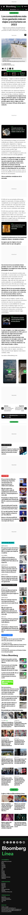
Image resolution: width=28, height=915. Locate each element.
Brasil (2, 862)
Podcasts (3, 890)
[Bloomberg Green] (14, 682)
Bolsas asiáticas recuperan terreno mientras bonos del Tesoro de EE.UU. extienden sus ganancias (9, 579)
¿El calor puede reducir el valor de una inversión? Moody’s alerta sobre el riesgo (9, 705)
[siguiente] (25, 408)
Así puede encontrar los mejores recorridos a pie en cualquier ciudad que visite (18, 129)
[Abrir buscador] (22, 6)
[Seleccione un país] (3, 6)
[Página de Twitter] (7, 842)
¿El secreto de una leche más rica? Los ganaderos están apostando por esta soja (10, 698)
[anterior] (2, 408)
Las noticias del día (14, 421)
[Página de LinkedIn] (17, 842)
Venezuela (3, 867)
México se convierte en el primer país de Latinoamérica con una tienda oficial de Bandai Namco (19, 806)
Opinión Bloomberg (7, 635)
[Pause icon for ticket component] (1, 9)
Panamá (3, 872)
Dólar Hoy (3, 885)
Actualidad (3, 887)
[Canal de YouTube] (11, 842)
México (2, 863)
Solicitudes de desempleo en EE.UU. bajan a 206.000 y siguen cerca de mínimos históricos (7, 742)
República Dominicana (5, 877)
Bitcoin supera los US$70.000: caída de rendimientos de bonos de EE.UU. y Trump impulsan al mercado (9, 492)
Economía (3, 883)
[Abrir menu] (1, 6)
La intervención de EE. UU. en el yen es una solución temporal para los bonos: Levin (10, 675)
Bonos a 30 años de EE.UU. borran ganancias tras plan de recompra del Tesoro (10, 519)
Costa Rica (3, 874)
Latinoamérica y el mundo (6, 861)
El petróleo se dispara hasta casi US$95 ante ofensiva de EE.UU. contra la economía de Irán (10, 500)
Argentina (3, 865)
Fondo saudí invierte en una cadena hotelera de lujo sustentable (18, 226)
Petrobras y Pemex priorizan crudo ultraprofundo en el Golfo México (9, 620)
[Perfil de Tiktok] (20, 842)
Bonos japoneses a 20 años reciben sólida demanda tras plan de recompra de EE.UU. (20, 761)
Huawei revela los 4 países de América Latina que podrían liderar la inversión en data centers (10, 451)
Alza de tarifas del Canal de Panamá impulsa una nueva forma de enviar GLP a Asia (9, 507)
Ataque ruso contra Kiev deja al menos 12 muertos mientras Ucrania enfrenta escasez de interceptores (7, 781)
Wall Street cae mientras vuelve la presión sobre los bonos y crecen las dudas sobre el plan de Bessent (9, 569)
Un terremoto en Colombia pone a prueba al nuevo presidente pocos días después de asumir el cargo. (9, 667)
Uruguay (3, 873)
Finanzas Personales (5, 889)
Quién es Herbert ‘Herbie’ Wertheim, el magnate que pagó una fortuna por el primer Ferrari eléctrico (7, 807)
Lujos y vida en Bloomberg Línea (13, 794)
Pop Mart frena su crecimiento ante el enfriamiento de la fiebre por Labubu (19, 742)
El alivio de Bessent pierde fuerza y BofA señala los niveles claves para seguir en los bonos (10, 592)
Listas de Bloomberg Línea (6, 891)
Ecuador (3, 871)
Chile (2, 868)
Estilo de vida (14, 13)
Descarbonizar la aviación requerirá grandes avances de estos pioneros (17, 319)
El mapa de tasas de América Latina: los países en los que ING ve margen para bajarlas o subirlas (9, 550)
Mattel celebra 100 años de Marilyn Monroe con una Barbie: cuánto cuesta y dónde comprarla (7, 825)
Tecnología (3, 900)
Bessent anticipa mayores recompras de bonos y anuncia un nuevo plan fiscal (8, 409)
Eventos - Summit (4, 906)
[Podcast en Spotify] (24, 842)
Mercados (3, 884)
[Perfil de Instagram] (14, 842)
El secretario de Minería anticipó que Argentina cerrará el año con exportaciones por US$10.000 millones (8, 482)
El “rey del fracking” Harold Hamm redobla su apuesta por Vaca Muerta (9, 513)
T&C (2, 901)
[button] (25, 35)
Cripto (2, 888)
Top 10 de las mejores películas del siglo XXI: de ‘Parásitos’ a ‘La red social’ (19, 409)
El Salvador (3, 875)
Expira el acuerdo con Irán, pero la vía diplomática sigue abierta (9, 660)
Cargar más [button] (14, 789)
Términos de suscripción (6, 899)
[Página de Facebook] (4, 842)
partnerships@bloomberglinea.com (8, 908)
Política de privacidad (5, 898)
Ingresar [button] (25, 6)
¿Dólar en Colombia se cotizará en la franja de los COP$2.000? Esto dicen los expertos (9, 560)
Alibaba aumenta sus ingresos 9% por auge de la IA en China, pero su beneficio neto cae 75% (7, 761)
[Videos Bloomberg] (14, 655)
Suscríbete (3, 896)
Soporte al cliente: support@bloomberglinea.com (11, 910)
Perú (2, 869)
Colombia (3, 866)
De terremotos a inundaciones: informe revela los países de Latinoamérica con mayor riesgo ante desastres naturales (10, 691)
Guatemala (3, 878)
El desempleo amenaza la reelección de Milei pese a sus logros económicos (20, 724)
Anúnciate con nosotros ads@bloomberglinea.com (11, 909)
